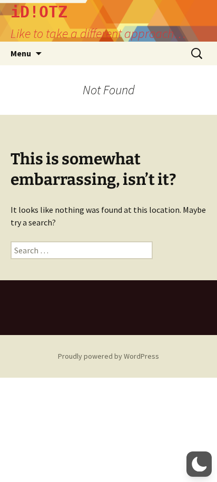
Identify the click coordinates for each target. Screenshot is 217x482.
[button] (199, 464)
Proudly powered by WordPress (108, 356)
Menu (21, 53)
